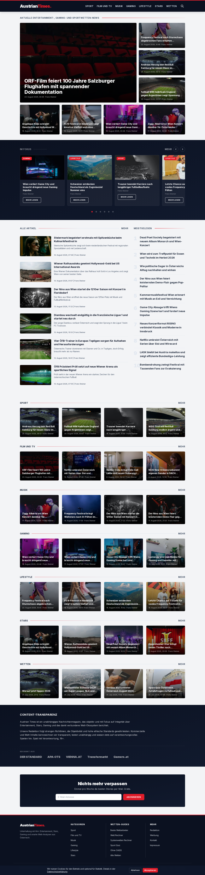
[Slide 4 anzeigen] (104, 212)
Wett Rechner (116, 835)
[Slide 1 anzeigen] (92, 212)
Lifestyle (145, 6)
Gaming (131, 6)
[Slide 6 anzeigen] (113, 212)
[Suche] (182, 6)
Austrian (36, 6)
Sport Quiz (115, 845)
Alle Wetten (115, 855)
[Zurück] (175, 149)
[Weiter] (182, 149)
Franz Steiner (50, 97)
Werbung (154, 835)
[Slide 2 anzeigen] (96, 212)
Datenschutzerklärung (57, 871)
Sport (89, 6)
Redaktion (154, 830)
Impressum (155, 845)
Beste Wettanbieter (119, 830)
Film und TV (104, 6)
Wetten (171, 6)
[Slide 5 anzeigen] (109, 212)
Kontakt (153, 840)
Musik (119, 6)
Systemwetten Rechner (121, 840)
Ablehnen (135, 870)
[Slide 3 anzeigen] (100, 212)
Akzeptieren (150, 870)
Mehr (168, 149)
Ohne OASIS (116, 850)
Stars (159, 6)
